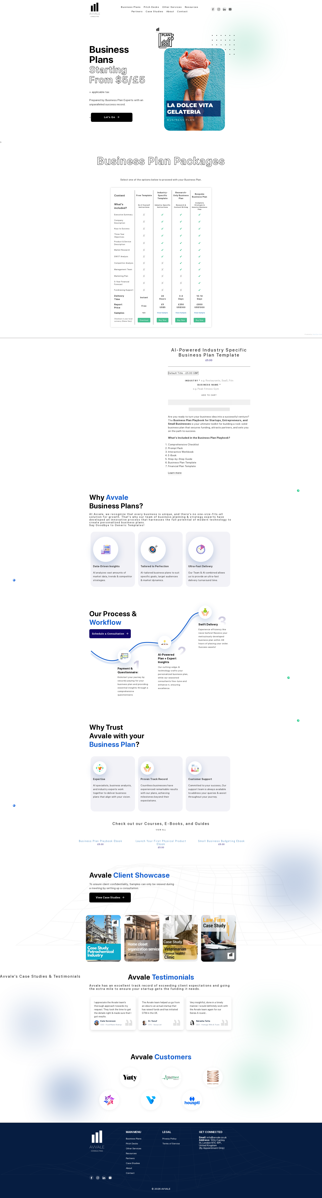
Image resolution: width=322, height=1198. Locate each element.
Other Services (172, 7)
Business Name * (209, 385)
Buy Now (162, 320)
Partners (137, 11)
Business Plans (131, 7)
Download (144, 320)
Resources (191, 7)
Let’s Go (110, 117)
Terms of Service (171, 1143)
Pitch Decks (151, 7)
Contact (182, 11)
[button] (209, 402)
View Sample (162, 313)
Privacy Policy (169, 1138)
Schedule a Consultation (108, 633)
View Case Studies (108, 897)
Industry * (192, 380)
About (170, 11)
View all (161, 830)
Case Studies (154, 11)
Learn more (175, 472)
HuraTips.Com (317, 334)
